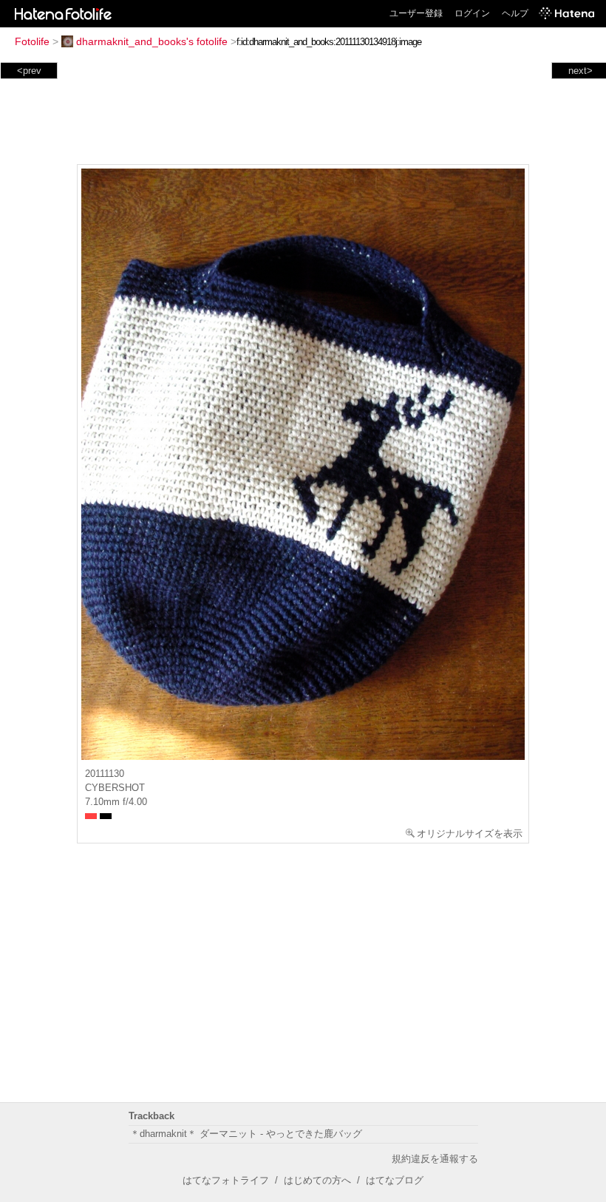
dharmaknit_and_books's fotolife (152, 41)
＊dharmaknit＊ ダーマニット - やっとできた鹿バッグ (246, 1133)
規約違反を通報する (435, 1158)
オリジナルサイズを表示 (469, 833)
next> (580, 70)
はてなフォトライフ (226, 1180)
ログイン (472, 13)
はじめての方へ (317, 1180)
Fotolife (32, 41)
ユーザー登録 (416, 13)
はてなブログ (394, 1180)
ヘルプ (515, 13)
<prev (29, 70)
